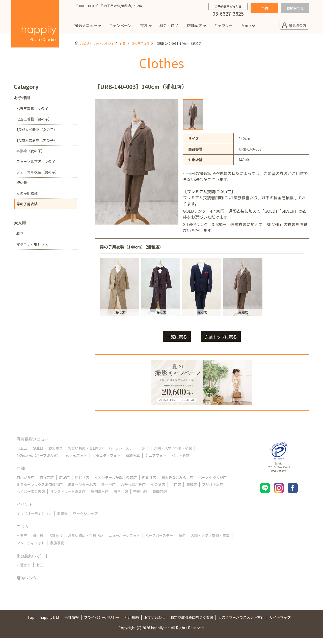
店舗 (21, 468)
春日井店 (121, 491)
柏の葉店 (158, 484)
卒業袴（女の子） (30, 150)
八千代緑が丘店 (133, 484)
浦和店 (191, 484)
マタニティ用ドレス (32, 244)
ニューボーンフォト (124, 535)
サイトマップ (280, 617)
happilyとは (49, 617)
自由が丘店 (25, 477)
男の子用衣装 (140, 43)
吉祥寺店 (47, 477)
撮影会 (62, 513)
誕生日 (38, 448)
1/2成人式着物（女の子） (36, 129)
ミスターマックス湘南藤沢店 (40, 484)
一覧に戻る (177, 337)
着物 (19, 233)
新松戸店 (108, 484)
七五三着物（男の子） (34, 118)
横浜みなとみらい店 (177, 477)
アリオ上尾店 (212, 484)
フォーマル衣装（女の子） (37, 161)
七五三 (22, 448)
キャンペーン (120, 25)
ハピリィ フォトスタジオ (97, 43)
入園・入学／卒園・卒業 (210, 535)
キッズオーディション (34, 513)
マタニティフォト (106, 455)
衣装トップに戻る (221, 337)
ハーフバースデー (122, 448)
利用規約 (132, 617)
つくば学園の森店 (31, 491)
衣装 (144, 25)
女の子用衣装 (27, 193)
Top (31, 617)
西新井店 (149, 477)
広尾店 (64, 477)
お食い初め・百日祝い (85, 448)
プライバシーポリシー (101, 617)
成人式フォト (76, 455)
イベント (25, 504)
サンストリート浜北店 (68, 491)
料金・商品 (168, 25)
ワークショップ (85, 513)
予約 (264, 8)
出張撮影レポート (33, 556)
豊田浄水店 (100, 491)
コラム (23, 526)
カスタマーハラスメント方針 (241, 617)
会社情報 (72, 617)
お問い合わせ (154, 617)
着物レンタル (29, 578)
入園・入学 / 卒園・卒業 (173, 448)
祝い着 (21, 182)
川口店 (175, 484)
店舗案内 (194, 25)
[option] (193, 114)
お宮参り (55, 448)
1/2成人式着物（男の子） (36, 140)
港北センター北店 (82, 484)
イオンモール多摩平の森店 (115, 477)
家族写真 (133, 455)
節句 (145, 448)
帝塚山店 (140, 491)
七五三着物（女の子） (34, 108)
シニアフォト (155, 455)
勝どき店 (82, 477)
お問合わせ (295, 8)
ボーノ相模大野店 (213, 477)
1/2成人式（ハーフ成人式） (39, 455)
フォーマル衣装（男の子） (37, 172)
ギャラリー (223, 25)
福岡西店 (160, 491)
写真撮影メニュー (33, 439)
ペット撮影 (180, 455)
